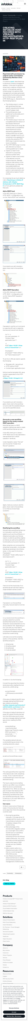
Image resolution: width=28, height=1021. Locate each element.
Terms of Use (13, 1002)
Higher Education (7, 938)
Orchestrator (18, 873)
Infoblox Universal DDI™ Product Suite (13, 898)
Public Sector (6, 941)
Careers (5, 965)
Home (5, 15)
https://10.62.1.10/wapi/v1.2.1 (13, 378)
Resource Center (7, 974)
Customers (5, 952)
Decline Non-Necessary (14, 1016)
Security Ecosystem (8, 931)
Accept (14, 1012)
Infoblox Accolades (8, 962)
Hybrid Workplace (7, 924)
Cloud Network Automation (10, 908)
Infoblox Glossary (7, 981)
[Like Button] (21, 867)
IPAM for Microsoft (8, 913)
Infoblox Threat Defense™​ (9, 903)
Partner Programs (7, 955)
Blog (13, 1)
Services (5, 957)
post (12, 81)
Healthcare (5, 936)
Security (8, 8)
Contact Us (6, 967)
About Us (5, 948)
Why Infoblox (6, 950)
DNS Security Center (8, 978)
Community (6, 1)
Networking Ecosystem (9, 934)
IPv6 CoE (18, 8)
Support (5, 976)
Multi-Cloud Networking (9, 922)
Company (3, 8)
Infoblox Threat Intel (6, 9)
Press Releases (6, 960)
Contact (12, 2)
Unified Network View (8, 911)
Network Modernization (9, 920)
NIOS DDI (5, 901)
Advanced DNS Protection (9, 906)
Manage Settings (14, 1008)
